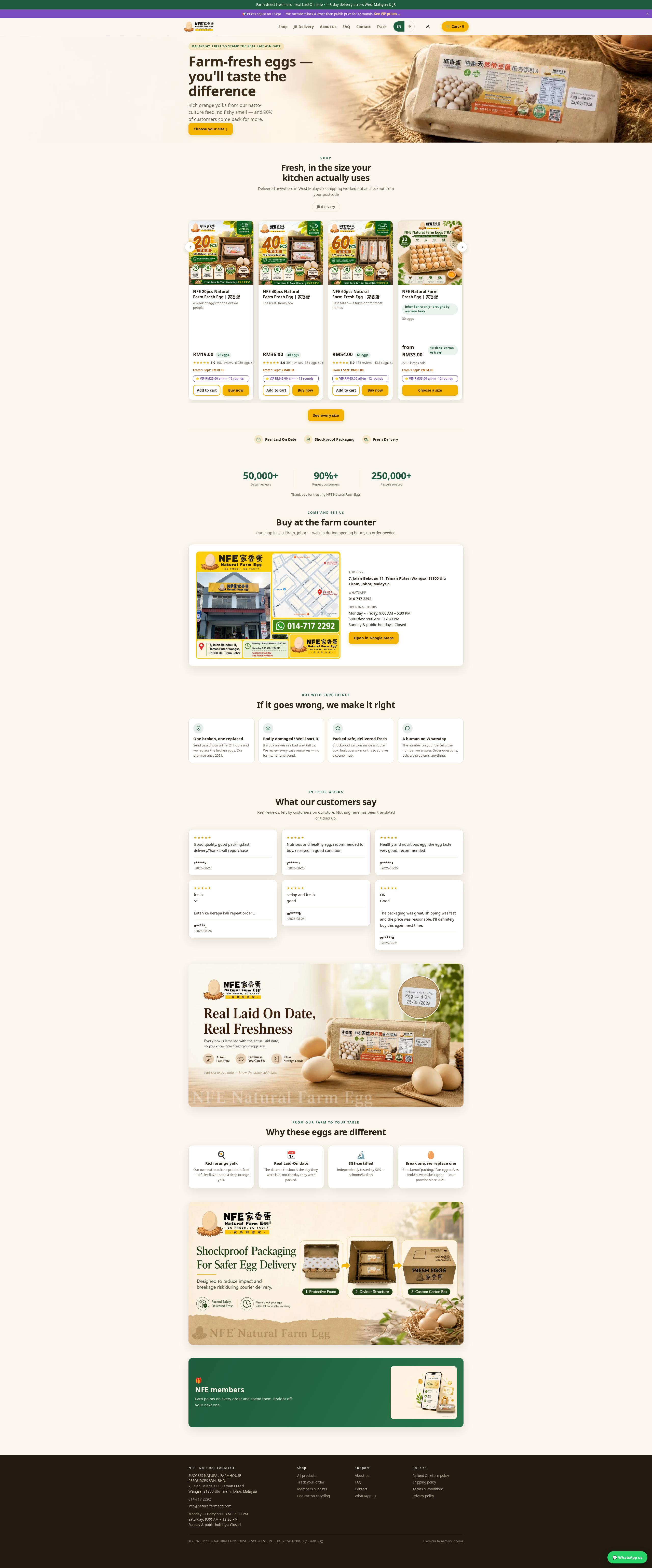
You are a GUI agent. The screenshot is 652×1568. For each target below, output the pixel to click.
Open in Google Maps (373, 637)
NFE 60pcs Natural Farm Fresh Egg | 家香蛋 (355, 294)
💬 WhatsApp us (627, 1557)
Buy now (235, 390)
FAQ (346, 26)
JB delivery (326, 206)
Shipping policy (424, 1482)
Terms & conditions (428, 1489)
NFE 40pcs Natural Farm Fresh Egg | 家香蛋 (286, 294)
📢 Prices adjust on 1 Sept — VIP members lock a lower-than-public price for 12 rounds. (321, 13)
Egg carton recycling (313, 1496)
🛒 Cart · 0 (455, 26)
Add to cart (207, 390)
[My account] (427, 26)
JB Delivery (304, 26)
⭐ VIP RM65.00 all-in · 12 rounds (359, 378)
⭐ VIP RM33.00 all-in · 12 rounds (429, 378)
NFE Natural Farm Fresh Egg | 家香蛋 (420, 294)
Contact (363, 26)
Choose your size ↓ (211, 128)
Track (382, 26)
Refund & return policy (431, 1475)
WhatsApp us (365, 1496)
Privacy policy (423, 1496)
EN (399, 26)
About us (328, 26)
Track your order (310, 1482)
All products (306, 1475)
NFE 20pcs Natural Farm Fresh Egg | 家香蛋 (216, 294)
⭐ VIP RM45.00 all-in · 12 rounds (289, 378)
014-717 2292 (360, 598)
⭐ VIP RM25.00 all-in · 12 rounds (220, 378)
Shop (283, 26)
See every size (326, 415)
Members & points (312, 1489)
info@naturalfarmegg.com (210, 1506)
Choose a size (430, 390)
